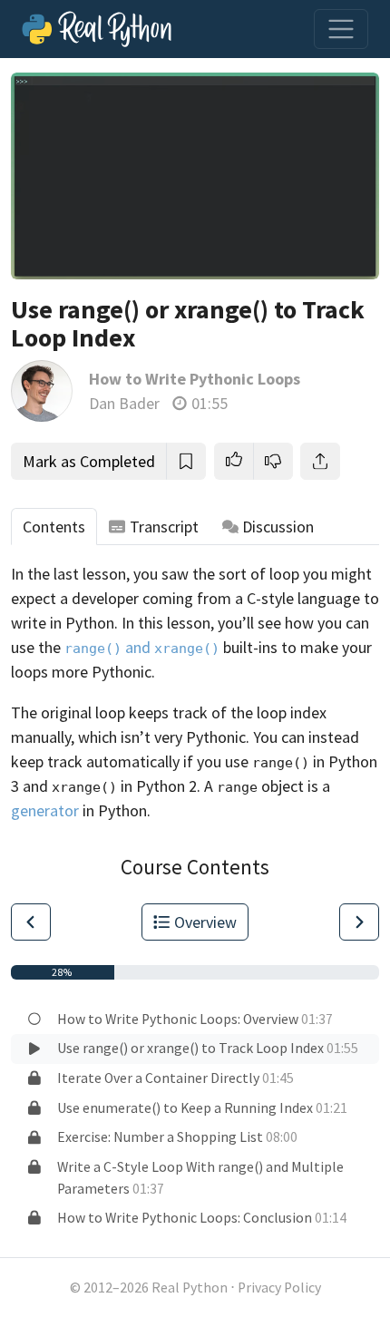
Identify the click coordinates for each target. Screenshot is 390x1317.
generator (45, 810)
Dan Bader (124, 403)
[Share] (320, 461)
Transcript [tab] (164, 526)
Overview (205, 922)
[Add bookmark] (186, 461)
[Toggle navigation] (341, 29)
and (141, 647)
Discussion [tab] (278, 526)
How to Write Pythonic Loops (194, 378)
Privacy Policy (279, 1287)
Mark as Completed (89, 461)
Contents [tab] (54, 526)
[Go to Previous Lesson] (31, 922)
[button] (234, 461)
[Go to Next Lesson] (359, 922)
